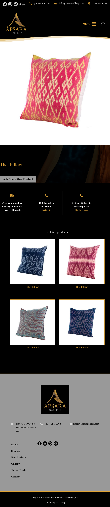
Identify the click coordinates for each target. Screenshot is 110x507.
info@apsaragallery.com (71, 3)
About (14, 444)
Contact (15, 476)
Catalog (15, 451)
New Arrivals (18, 457)
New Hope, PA (100, 3)
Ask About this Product (18, 179)
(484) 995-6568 (42, 3)
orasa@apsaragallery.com (86, 423)
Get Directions (81, 210)
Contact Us (47, 210)
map (17, 431)
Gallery (15, 463)
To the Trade (18, 470)
